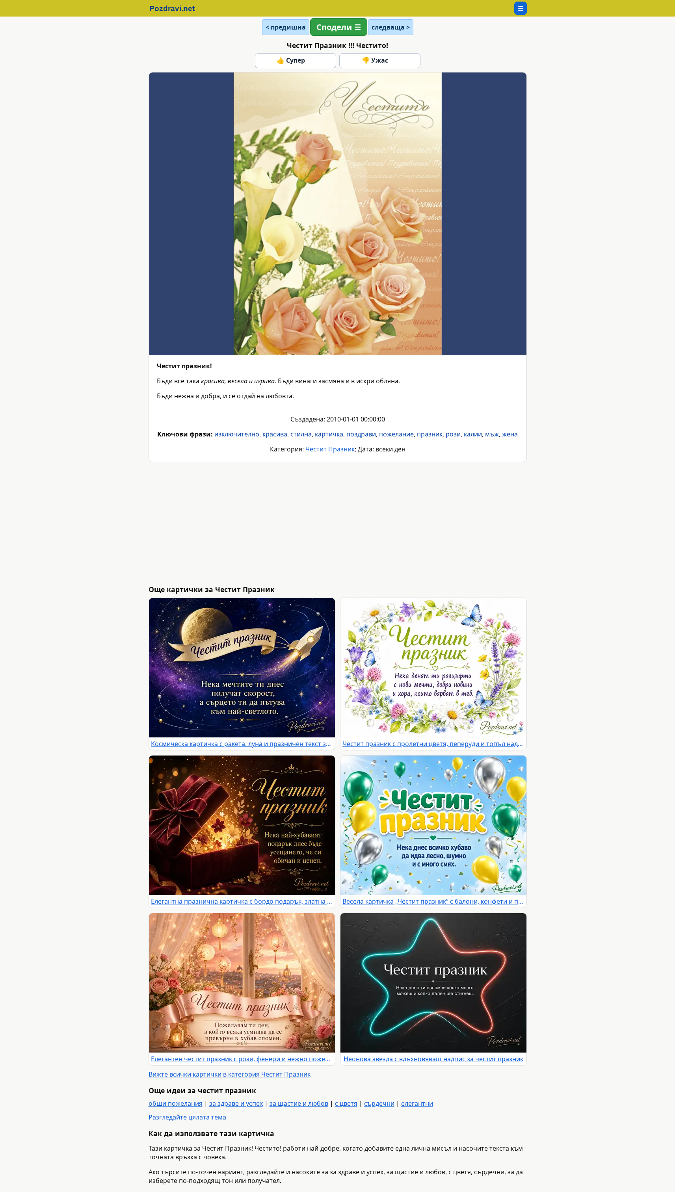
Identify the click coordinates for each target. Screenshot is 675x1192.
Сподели (334, 27)
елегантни (417, 1103)
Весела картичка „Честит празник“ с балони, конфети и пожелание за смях (433, 901)
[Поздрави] (176, 8)
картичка (329, 434)
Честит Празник (330, 449)
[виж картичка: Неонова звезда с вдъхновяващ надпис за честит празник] (433, 983)
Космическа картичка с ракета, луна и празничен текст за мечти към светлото (242, 743)
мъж (492, 434)
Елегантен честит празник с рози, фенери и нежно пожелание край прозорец (242, 1059)
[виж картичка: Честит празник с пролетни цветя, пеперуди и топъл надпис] (433, 667)
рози (453, 434)
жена (510, 434)
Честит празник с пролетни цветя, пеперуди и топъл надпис (433, 743)
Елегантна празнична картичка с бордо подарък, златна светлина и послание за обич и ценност (242, 901)
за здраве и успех (236, 1103)
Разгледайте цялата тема (187, 1117)
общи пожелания (176, 1103)
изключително (236, 434)
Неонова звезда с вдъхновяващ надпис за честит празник (433, 1059)
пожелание (396, 434)
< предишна (286, 27)
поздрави (361, 434)
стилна (301, 434)
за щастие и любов (299, 1103)
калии (473, 434)
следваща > (391, 27)
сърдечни (379, 1103)
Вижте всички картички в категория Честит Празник (230, 1074)
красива (274, 434)
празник (430, 434)
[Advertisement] (385, 523)
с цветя (346, 1103)
